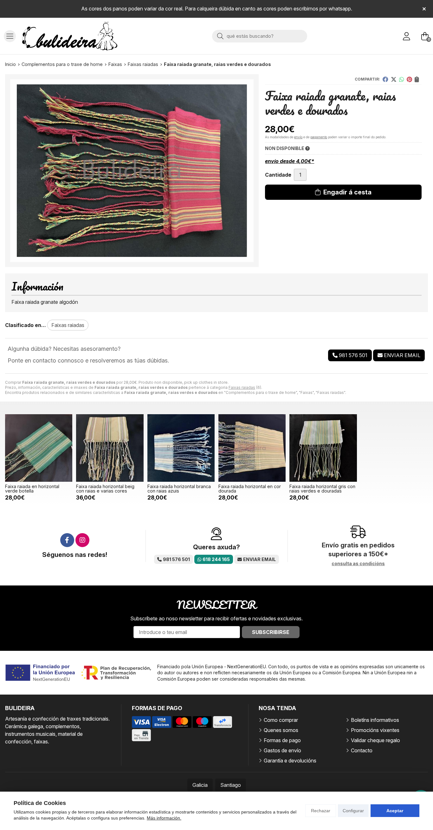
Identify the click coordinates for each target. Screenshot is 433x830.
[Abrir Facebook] (67, 540)
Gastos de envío (282, 750)
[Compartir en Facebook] (385, 79)
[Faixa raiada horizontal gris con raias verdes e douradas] (323, 447)
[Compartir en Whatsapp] (401, 79)
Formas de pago (282, 740)
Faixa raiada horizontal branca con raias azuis (179, 488)
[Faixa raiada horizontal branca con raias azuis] (181, 447)
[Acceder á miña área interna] (406, 36)
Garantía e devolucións (290, 760)
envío (298, 137)
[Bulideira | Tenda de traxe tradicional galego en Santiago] (69, 36)
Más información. (164, 817)
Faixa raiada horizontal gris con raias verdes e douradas (322, 488)
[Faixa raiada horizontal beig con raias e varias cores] (109, 447)
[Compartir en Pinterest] (409, 79)
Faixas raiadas (242, 387)
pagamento (318, 137)
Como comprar (281, 720)
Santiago (230, 785)
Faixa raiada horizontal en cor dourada (249, 488)
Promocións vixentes (375, 730)
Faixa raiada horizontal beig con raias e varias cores (105, 488)
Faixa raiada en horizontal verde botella (32, 488)
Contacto (361, 750)
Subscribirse (270, 632)
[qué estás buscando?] (259, 36)
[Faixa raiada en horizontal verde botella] (38, 447)
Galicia (200, 785)
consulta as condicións (358, 563)
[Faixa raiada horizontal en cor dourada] (252, 447)
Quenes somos (281, 730)
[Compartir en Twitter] (394, 79)
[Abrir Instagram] (82, 540)
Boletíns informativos (375, 720)
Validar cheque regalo (375, 740)
